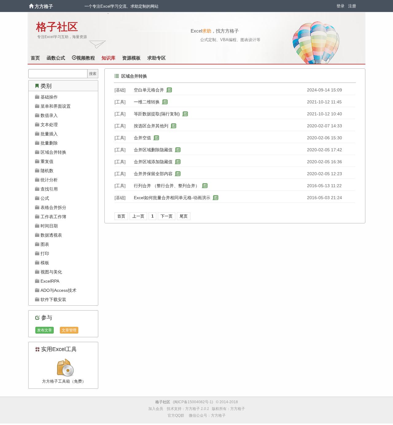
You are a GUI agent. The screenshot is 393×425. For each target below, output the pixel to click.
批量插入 (48, 133)
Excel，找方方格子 (215, 30)
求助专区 (156, 57)
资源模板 (131, 57)
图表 (44, 244)
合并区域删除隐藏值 (153, 149)
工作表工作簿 (52, 216)
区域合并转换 (52, 152)
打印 (44, 253)
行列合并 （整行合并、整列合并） (167, 185)
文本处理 (48, 124)
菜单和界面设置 (55, 106)
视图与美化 (50, 271)
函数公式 (56, 57)
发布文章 (44, 330)
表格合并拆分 (52, 207)
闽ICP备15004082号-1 (193, 402)
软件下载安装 (52, 299)
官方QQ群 (176, 415)
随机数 (46, 170)
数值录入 (48, 115)
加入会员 (155, 409)
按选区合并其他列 (151, 125)
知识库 (108, 57)
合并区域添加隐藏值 (153, 161)
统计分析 (48, 179)
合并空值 (142, 137)
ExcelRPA (49, 281)
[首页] (32, 6)
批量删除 (48, 143)
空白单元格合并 (149, 89)
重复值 (46, 161)
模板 (44, 262)
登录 (340, 6)
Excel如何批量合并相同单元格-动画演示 (172, 197)
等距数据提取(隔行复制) (157, 113)
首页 (35, 57)
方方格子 (44, 6)
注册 (352, 6)
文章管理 (69, 330)
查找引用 (48, 189)
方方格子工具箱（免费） (64, 381)
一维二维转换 (147, 101)
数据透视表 (50, 235)
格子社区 (57, 27)
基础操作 (48, 97)
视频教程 (85, 57)
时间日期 (48, 225)
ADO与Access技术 (57, 290)
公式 (44, 198)
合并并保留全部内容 (153, 173)
